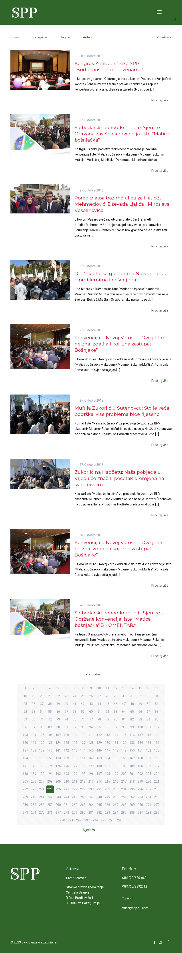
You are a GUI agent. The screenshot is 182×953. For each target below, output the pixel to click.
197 (99, 773)
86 (25, 727)
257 (33, 805)
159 (66, 758)
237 (148, 789)
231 (99, 789)
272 (156, 805)
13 (124, 688)
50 (148, 704)
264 (91, 805)
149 (124, 750)
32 (140, 696)
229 (82, 789)
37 (42, 704)
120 (25, 742)
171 (25, 766)
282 (99, 812)
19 (33, 696)
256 (25, 805)
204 (156, 773)
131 (115, 742)
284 (115, 812)
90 (58, 727)
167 (132, 758)
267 (115, 805)
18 (25, 696)
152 (148, 750)
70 (33, 719)
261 (66, 805)
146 (99, 750)
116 (132, 735)
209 (58, 781)
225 (50, 789)
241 (41, 797)
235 (132, 789)
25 (83, 696)
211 (74, 781)
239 (25, 797)
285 (124, 812)
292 (78, 820)
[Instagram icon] (160, 942)
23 (66, 696)
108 (66, 735)
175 (58, 766)
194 (74, 773)
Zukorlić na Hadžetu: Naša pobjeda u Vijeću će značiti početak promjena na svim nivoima (119, 478)
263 (82, 805)
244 (66, 797)
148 (115, 750)
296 (111, 820)
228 (74, 789)
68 (156, 711)
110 (82, 735)
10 (99, 688)
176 (66, 766)
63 (115, 711)
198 (107, 773)
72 (50, 719)
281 (91, 812)
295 (103, 820)
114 (115, 735)
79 (107, 719)
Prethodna (93, 674)
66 (140, 711)
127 (82, 742)
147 (107, 750)
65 (132, 711)
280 (82, 812)
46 (115, 704)
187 (156, 766)
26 (91, 696)
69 (25, 719)
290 (62, 820)
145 (91, 750)
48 (132, 704)
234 (124, 789)
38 (50, 704)
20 (42, 696)
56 (58, 711)
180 (99, 766)
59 (83, 711)
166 (124, 758)
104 (33, 735)
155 (33, 758)
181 (107, 766)
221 (156, 781)
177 (74, 766)
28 (107, 696)
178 (82, 766)
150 (132, 750)
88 (42, 727)
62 (107, 711)
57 (66, 711)
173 (41, 766)
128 (91, 742)
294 (95, 820)
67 (148, 711)
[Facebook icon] (154, 942)
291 (70, 820)
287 (140, 812)
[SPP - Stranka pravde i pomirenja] (23, 12)
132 (124, 742)
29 (115, 696)
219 (140, 781)
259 (50, 805)
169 (148, 758)
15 (140, 688)
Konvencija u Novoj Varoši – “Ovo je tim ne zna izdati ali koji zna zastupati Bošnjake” (120, 344)
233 (115, 789)
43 (91, 704)
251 (124, 797)
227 (66, 789)
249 (107, 797)
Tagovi (65, 37)
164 (107, 758)
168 (140, 758)
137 (25, 750)
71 (42, 719)
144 (82, 750)
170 (156, 758)
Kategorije (40, 37)
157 (50, 758)
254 (148, 797)
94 (91, 727)
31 (132, 696)
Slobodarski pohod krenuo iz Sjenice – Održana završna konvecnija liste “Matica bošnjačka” (122, 134)
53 (33, 711)
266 (107, 805)
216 (115, 781)
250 (115, 797)
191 (50, 773)
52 (25, 711)
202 (140, 773)
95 (99, 727)
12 (115, 688)
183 (124, 766)
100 (140, 727)
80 (115, 719)
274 (33, 812)
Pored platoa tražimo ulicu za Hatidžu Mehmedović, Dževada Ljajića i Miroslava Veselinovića (122, 204)
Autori (87, 37)
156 (41, 758)
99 (132, 727)
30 (124, 696)
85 (156, 719)
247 (91, 797)
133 (132, 742)
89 (50, 727)
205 (25, 781)
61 (99, 711)
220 (148, 781)
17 (156, 688)
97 (115, 727)
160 (74, 758)
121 (33, 742)
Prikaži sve (164, 37)
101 (148, 727)
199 (115, 773)
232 (107, 789)
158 (58, 758)
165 (115, 758)
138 (33, 750)
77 (91, 719)
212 (82, 781)
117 (140, 735)
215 (107, 781)
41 (74, 704)
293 (87, 820)
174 (50, 766)
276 (50, 812)
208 (50, 781)
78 (99, 719)
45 (107, 704)
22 (58, 696)
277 (58, 812)
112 (99, 735)
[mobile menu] (159, 12)
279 (74, 812)
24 (74, 696)
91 (66, 727)
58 (74, 711)
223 (33, 789)
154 (25, 758)
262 (74, 805)
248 (99, 797)
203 (148, 773)
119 (156, 735)
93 (83, 727)
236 (140, 789)
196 (91, 773)
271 (148, 805)
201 (132, 773)
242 (50, 797)
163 (99, 758)
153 (156, 750)
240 (33, 797)
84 (148, 719)
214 (99, 781)
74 (66, 719)
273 (25, 812)
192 (58, 773)
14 (132, 688)
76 (83, 719)
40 (66, 704)
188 (25, 773)
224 (41, 789)
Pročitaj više (159, 100)
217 (124, 781)
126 (74, 742)
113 (107, 735)
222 (25, 789)
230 (91, 789)
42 (83, 704)
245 (74, 797)
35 (25, 704)
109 (74, 735)
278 (66, 812)
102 (156, 727)
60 (91, 711)
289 (156, 812)
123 (50, 742)
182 (115, 766)
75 (74, 719)
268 (124, 805)
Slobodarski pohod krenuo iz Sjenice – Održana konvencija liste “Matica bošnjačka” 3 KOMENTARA (119, 619)
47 (124, 704)
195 (82, 773)
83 (140, 719)
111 (91, 735)
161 (82, 758)
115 (124, 735)
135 (148, 742)
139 (41, 750)
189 (33, 773)
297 (120, 820)
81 (124, 719)
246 (82, 797)
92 (74, 727)
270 (140, 805)
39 (58, 704)
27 (99, 696)
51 (156, 704)
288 (148, 812)
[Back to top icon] (169, 940)
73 (58, 719)
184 (132, 766)
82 (132, 719)
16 (148, 688)
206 (33, 781)
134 (140, 742)
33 (148, 696)
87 (33, 727)
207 (41, 781)
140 (50, 750)
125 (66, 742)
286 (132, 812)
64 (124, 711)
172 (33, 766)
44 (99, 704)
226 (58, 789)
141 (58, 750)
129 (99, 742)
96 (107, 727)
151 (140, 750)
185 (140, 766)
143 (74, 750)
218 (132, 781)
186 (148, 766)
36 (33, 704)
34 (156, 696)
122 (41, 742)
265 (99, 805)
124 (58, 742)
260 (58, 805)
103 (25, 735)
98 (124, 727)
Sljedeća (89, 830)
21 (50, 696)
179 (91, 766)
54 (42, 711)
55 (50, 711)
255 (156, 797)
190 (41, 773)
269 (132, 805)
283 (107, 812)
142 (66, 750)
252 (132, 797)
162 (91, 758)
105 (41, 735)
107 (58, 735)
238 (156, 789)
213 (91, 781)
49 (140, 704)
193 (66, 773)
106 (50, 735)
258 (41, 805)
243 (58, 797)
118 (148, 735)
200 (124, 773)
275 (41, 812)
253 (140, 797)
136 (156, 742)
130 (107, 742)
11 (107, 688)
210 (66, 781)
